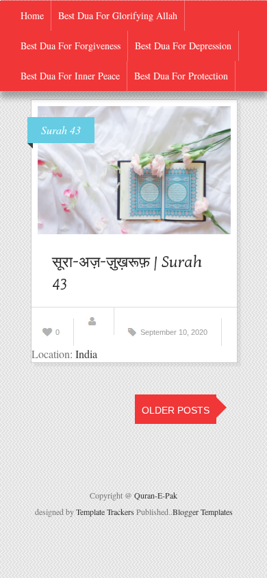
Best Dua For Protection (181, 75)
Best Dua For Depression (183, 45)
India (86, 354)
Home (32, 15)
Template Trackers (105, 511)
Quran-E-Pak (155, 495)
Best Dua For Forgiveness (70, 45)
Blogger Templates (203, 511)
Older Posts (175, 410)
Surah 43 (61, 130)
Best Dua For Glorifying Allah (117, 15)
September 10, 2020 (173, 332)
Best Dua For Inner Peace (70, 75)
